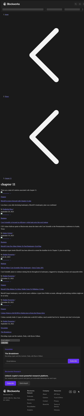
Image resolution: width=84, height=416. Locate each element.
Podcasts (30, 396)
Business (4, 218)
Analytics (30, 410)
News (7, 96)
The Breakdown (6, 332)
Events (29, 403)
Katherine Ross (8, 209)
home (7, 14)
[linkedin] (75, 392)
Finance (3, 197)
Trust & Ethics (58, 397)
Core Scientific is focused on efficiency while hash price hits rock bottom (24, 222)
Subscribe (73, 361)
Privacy (56, 401)
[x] (79, 392)
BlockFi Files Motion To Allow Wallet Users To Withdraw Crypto (22, 289)
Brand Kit (46, 404)
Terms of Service (57, 405)
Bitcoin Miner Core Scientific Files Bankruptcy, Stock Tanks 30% (22, 268)
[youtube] (70, 392)
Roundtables (31, 406)
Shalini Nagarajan (8, 254)
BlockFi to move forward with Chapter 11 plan (16, 201)
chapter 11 (8, 178)
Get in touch (24, 383)
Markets (3, 263)
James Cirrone (7, 233)
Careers (45, 397)
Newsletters (31, 400)
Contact (45, 401)
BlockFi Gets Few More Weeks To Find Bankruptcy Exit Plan (21, 246)
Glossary (57, 410)
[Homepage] (11, 4)
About (45, 394)
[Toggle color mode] (80, 4)
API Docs (57, 394)
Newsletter (4, 328)
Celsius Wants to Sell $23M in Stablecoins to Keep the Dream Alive (23, 313)
